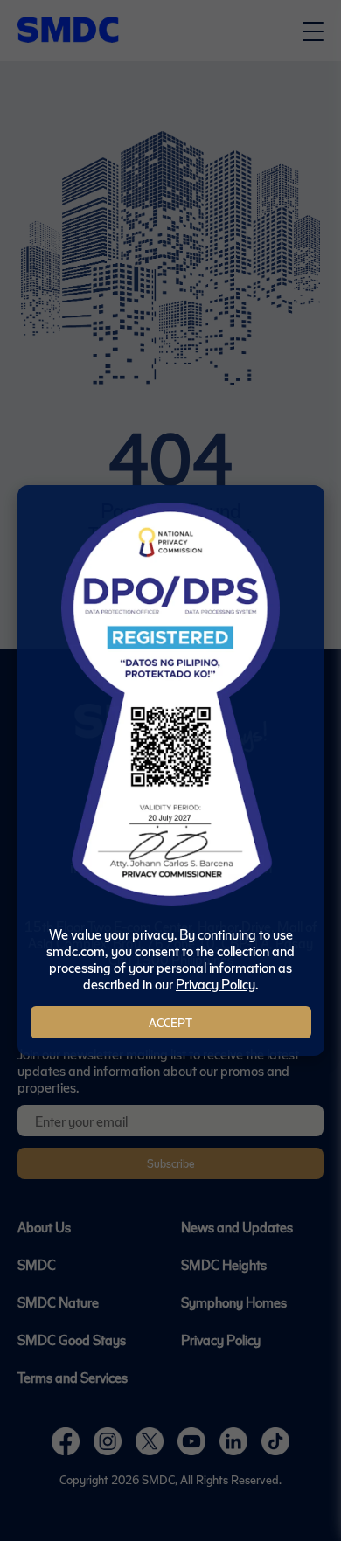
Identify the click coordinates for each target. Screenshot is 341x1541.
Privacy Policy (215, 983)
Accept (170, 1022)
